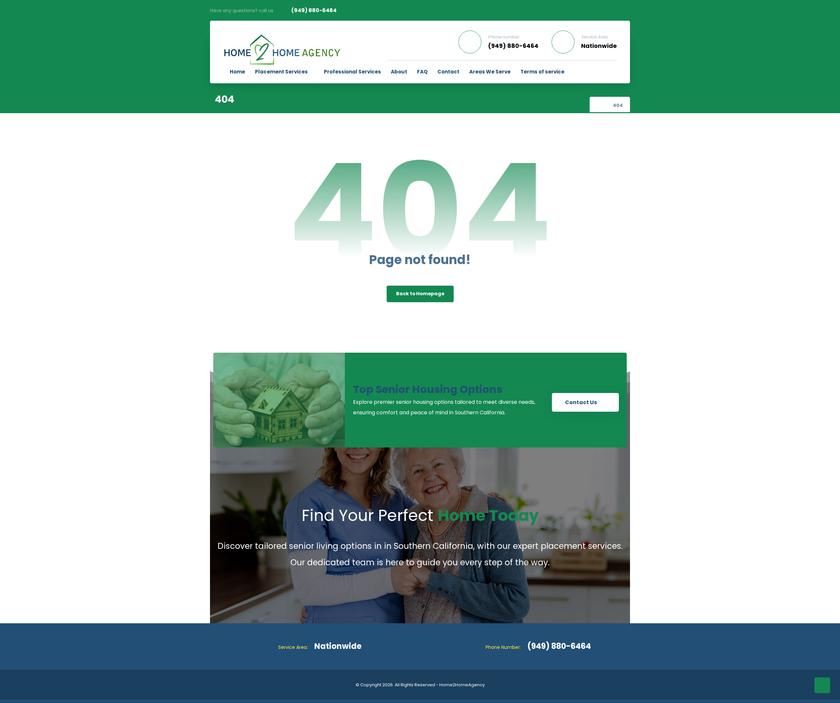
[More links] (577, 71)
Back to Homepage (420, 293)
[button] (598, 71)
